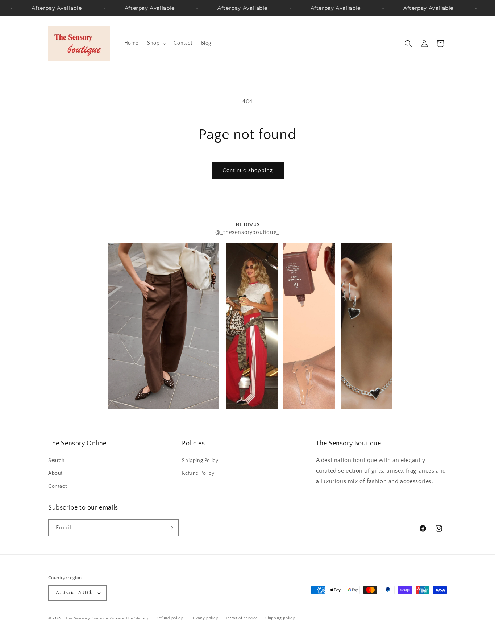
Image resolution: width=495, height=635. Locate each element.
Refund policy (169, 618)
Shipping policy (280, 618)
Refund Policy (198, 473)
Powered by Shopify (129, 618)
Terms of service (241, 618)
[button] (156, 43)
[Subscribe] (170, 527)
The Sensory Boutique (87, 618)
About (55, 473)
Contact (57, 486)
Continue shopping (247, 170)
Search (56, 460)
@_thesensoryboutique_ (247, 232)
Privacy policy (204, 618)
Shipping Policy (200, 460)
